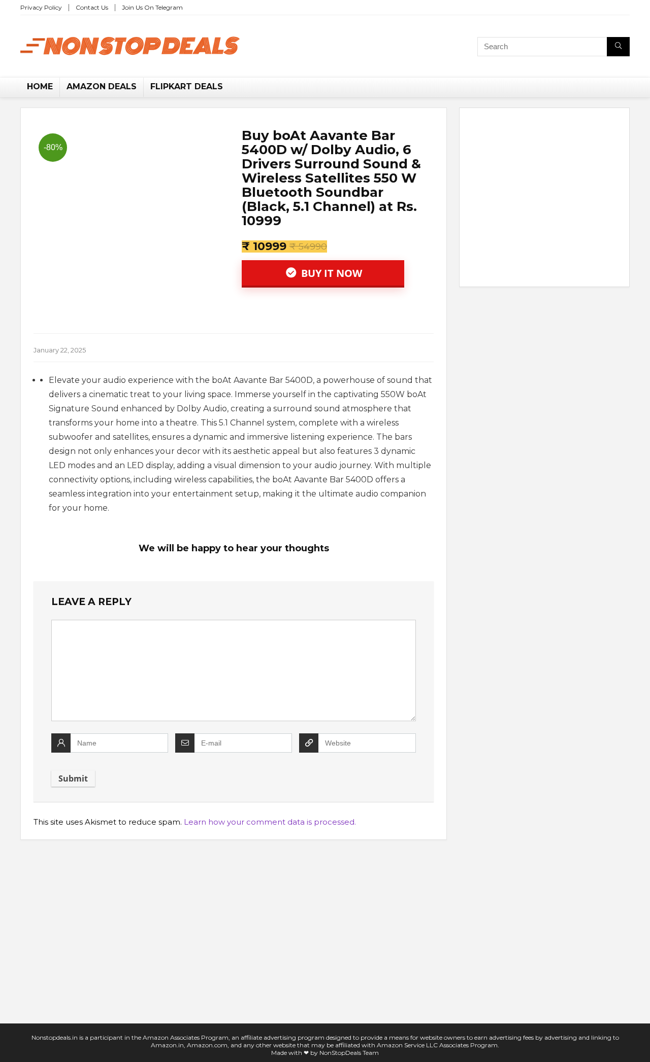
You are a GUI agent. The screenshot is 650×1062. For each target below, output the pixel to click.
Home (40, 86)
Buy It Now (330, 273)
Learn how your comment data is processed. (270, 822)
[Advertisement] (544, 199)
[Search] (618, 46)
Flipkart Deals (186, 86)
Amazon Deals (102, 86)
